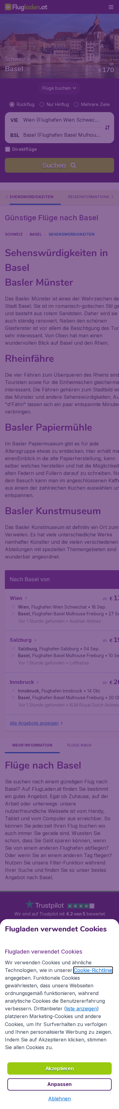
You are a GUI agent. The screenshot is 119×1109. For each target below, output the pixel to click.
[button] (59, 1098)
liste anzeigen (81, 1008)
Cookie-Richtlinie (93, 970)
